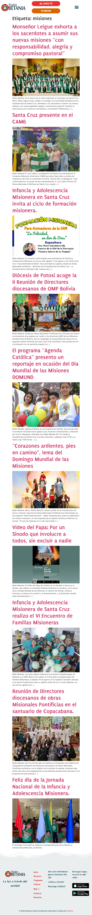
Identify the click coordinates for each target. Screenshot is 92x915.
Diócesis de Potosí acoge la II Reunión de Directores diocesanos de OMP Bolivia (44, 282)
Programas (38, 880)
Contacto (37, 893)
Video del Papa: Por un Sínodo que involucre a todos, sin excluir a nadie (42, 534)
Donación (38, 897)
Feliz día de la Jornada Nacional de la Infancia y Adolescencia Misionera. (41, 786)
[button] (76, 7)
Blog (35, 889)
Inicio (36, 872)
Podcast (37, 884)
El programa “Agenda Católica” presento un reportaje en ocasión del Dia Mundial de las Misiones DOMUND (45, 363)
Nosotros (37, 876)
